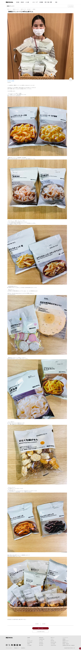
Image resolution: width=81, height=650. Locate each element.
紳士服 (22, 2)
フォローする (71, 6)
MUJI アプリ (52, 637)
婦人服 (17, 2)
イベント (28, 639)
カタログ (52, 639)
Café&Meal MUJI (41, 639)
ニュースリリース (65, 637)
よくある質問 (29, 645)
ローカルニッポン (30, 640)
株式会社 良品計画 (66, 643)
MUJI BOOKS (41, 643)
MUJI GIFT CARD (53, 642)
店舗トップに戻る (40, 628)
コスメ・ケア (35, 2)
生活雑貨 (41, 2)
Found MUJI (41, 642)
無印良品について (65, 642)
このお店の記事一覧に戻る (40, 631)
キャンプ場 (40, 640)
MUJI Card (52, 640)
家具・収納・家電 (48, 2)
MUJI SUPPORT (29, 642)
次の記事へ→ (44, 623)
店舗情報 (28, 637)
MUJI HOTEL (41, 645)
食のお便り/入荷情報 (10, 80)
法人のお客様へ (53, 643)
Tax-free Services (53, 645)
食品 (56, 2)
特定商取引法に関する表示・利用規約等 (69, 645)
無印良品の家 (41, 637)
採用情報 (64, 639)
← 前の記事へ (37, 623)
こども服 (27, 2)
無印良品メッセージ (66, 640)
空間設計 (28, 643)
